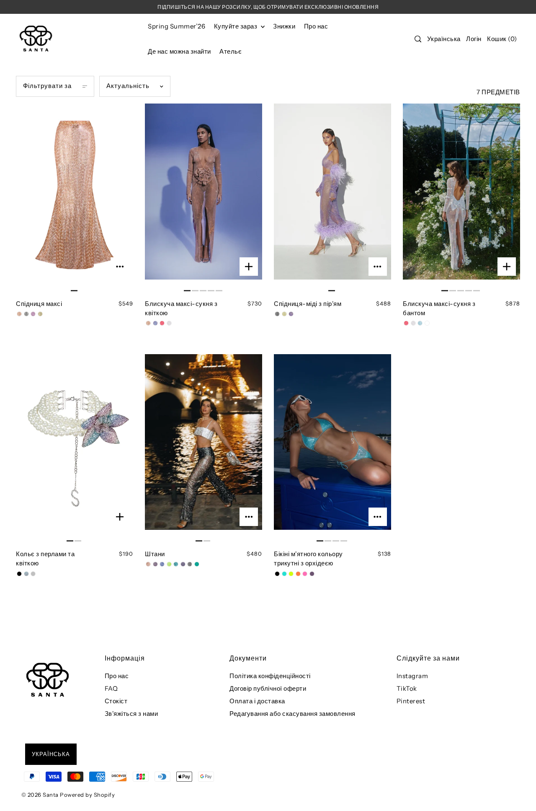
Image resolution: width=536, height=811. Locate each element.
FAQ (111, 688)
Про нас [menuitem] (316, 26)
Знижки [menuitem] (284, 26)
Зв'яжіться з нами (131, 714)
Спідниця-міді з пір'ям (307, 304)
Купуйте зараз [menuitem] (236, 26)
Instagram (412, 676)
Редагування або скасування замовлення (292, 714)
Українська (444, 39)
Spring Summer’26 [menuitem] (176, 26)
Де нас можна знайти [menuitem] (179, 51)
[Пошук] (418, 39)
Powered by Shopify (87, 794)
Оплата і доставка (257, 701)
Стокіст (116, 701)
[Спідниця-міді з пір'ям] (332, 199)
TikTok (407, 688)
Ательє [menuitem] (230, 51)
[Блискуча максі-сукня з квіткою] (203, 199)
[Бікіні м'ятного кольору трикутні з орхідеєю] (332, 449)
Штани (155, 554)
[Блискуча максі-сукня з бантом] (461, 199)
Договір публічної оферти (267, 688)
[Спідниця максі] (74, 199)
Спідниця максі (39, 304)
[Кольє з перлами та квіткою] (74, 449)
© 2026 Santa (40, 794)
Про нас (117, 676)
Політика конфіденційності (270, 676)
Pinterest (411, 701)
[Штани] (203, 449)
